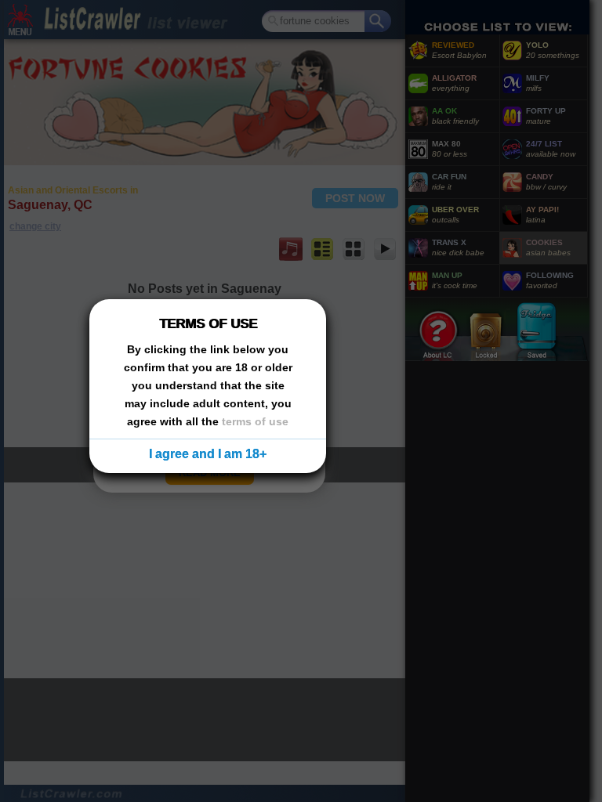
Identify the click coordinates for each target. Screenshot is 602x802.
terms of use (255, 421)
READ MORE (210, 473)
